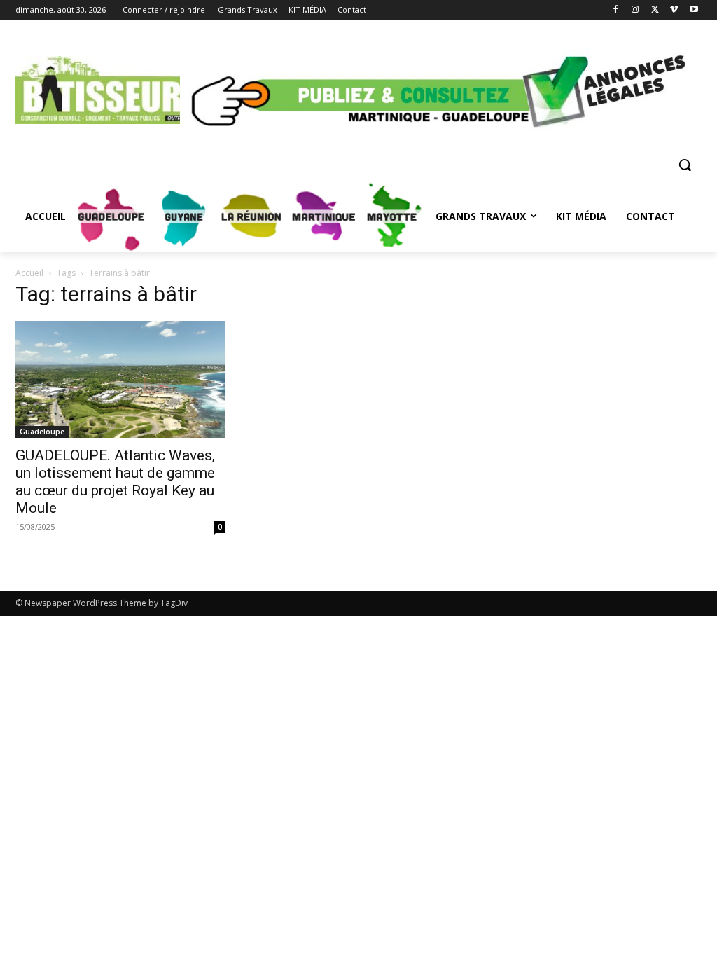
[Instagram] (635, 10)
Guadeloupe (42, 431)
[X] (655, 10)
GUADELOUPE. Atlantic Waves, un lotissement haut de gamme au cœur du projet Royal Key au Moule (115, 481)
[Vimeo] (674, 10)
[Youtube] (693, 10)
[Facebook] (616, 10)
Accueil (29, 273)
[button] (685, 164)
